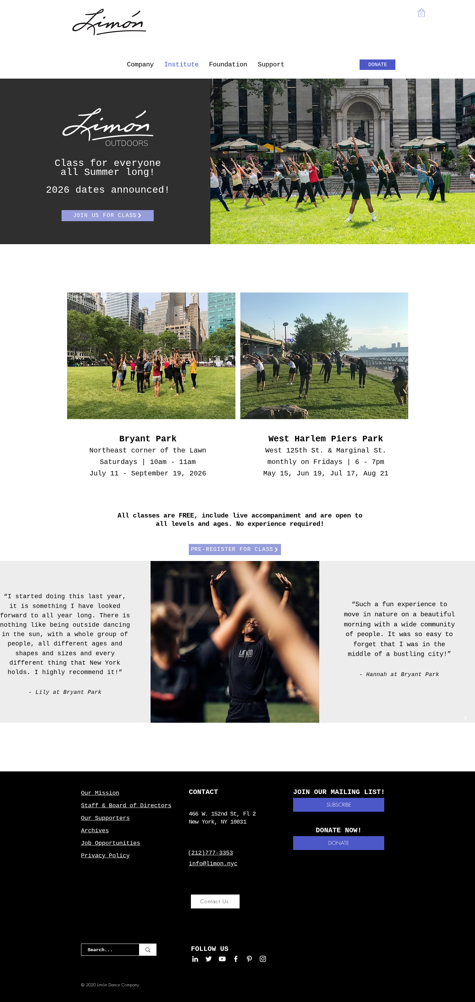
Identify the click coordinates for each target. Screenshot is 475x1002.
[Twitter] (208, 959)
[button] (140, 64)
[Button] (114, 765)
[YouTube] (222, 959)
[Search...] (147, 949)
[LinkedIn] (195, 959)
